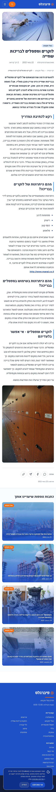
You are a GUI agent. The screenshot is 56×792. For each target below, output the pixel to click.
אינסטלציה (49, 717)
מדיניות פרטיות (48, 755)
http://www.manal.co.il (42, 271)
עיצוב (25, 728)
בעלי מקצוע (47, 46)
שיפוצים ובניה (48, 736)
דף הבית (50, 70)
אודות (51, 747)
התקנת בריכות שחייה (19, 721)
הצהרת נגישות (48, 762)
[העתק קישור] (24, 474)
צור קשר (50, 751)
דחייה (24, 784)
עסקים (51, 732)
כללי (52, 728)
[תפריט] (5, 4)
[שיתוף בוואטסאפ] (45, 474)
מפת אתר (50, 766)
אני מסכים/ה (37, 784)
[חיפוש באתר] (12, 4)
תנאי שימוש (49, 758)
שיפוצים (23, 732)
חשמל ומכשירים (47, 724)
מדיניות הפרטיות (38, 779)
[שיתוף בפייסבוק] (38, 474)
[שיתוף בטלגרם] (31, 474)
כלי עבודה (23, 724)
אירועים (24, 717)
